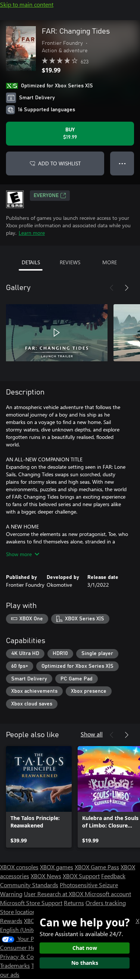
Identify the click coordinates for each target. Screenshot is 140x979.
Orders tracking (105, 903)
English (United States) (29, 929)
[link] (39, 797)
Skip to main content (26, 4)
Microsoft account (108, 894)
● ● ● (122, 163)
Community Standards (29, 885)
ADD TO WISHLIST (59, 163)
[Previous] (111, 288)
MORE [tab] (109, 262)
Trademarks (15, 965)
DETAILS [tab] (31, 262)
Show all (92, 734)
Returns (74, 903)
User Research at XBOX (54, 894)
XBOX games (56, 867)
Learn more (32, 232)
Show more (19, 554)
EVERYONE (46, 195)
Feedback (113, 876)
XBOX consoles (19, 867)
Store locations (19, 912)
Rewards (11, 921)
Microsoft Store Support (31, 903)
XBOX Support (81, 876)
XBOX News (46, 876)
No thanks (84, 962)
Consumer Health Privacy (32, 947)
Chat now (84, 947)
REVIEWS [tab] (70, 262)
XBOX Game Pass (97, 867)
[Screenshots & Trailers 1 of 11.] (57, 332)
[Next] (126, 288)
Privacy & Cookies (23, 956)
